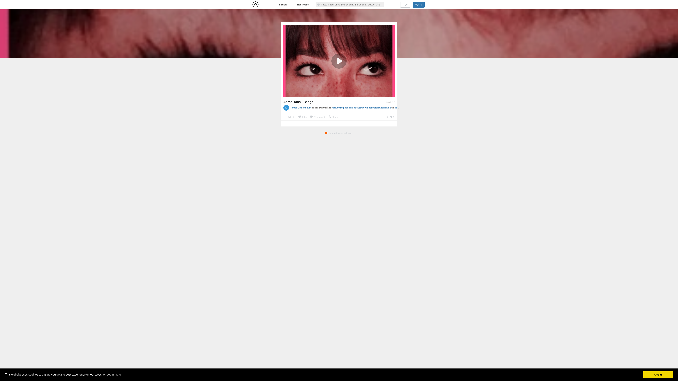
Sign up (418, 4)
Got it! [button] (658, 374)
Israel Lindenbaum (301, 107)
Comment (319, 117)
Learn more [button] (114, 374)
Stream (283, 4)
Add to (291, 117)
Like (304, 117)
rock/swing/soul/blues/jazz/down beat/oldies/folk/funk (361, 107)
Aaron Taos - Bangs (298, 102)
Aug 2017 (390, 102)
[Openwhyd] (255, 4)
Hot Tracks (303, 4)
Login (405, 4)
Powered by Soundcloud (340, 133)
